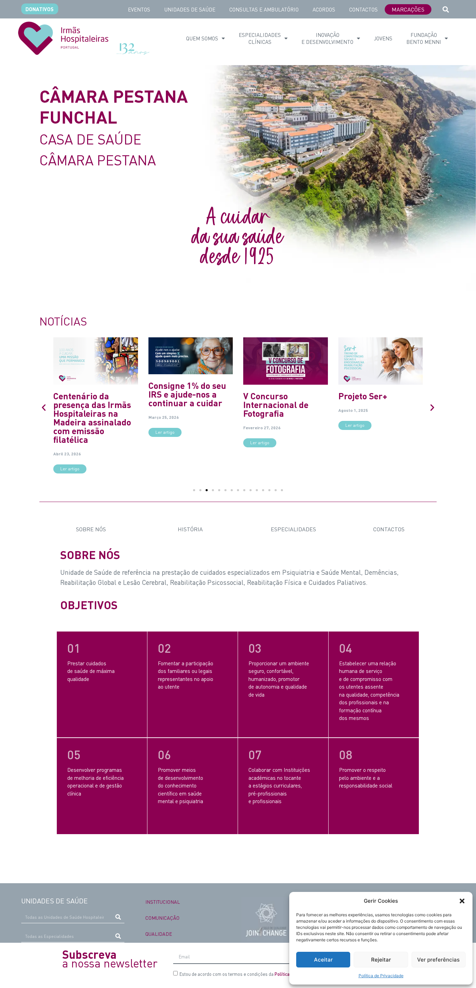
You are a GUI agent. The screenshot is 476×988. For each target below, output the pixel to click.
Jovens (383, 38)
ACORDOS (324, 9)
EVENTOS (139, 9)
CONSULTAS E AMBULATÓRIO (264, 9)
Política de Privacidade (381, 975)
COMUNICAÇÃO (162, 918)
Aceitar (323, 959)
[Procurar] (118, 917)
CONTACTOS (363, 9)
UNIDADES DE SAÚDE (189, 9)
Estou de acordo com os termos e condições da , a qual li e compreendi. (273, 974)
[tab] (89, 529)
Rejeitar (381, 959)
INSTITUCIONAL (162, 902)
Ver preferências (438, 959)
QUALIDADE (158, 934)
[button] (462, 900)
